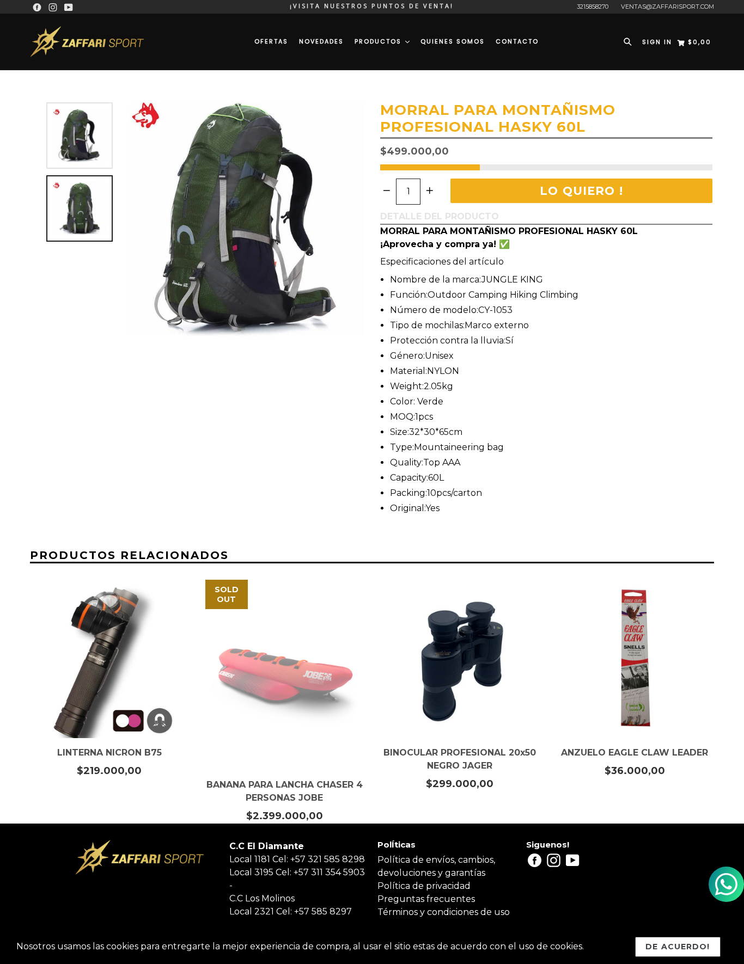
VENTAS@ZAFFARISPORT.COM (667, 6)
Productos (379, 41)
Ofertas (271, 41)
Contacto (517, 41)
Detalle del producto (439, 216)
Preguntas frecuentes (426, 899)
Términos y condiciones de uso (443, 912)
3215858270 (592, 6)
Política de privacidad (424, 886)
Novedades (321, 41)
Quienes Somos (452, 41)
